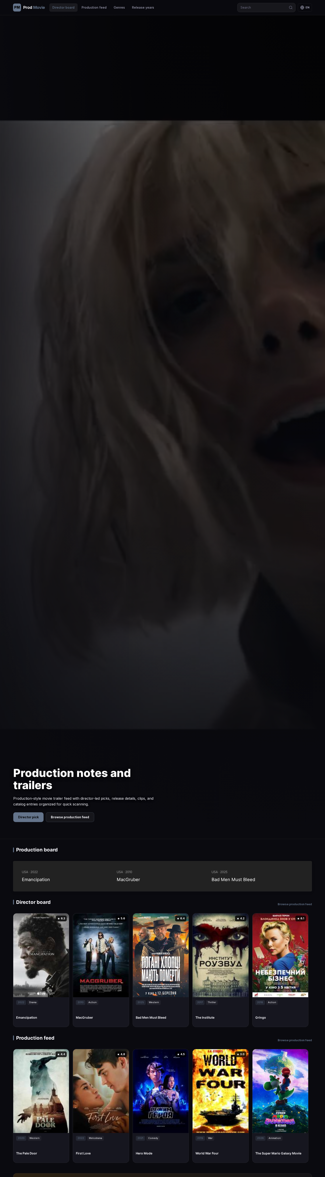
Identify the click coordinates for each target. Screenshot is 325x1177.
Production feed (94, 7)
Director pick (28, 817)
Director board (63, 7)
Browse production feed (70, 817)
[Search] (290, 7)
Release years (143, 7)
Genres (119, 7)
